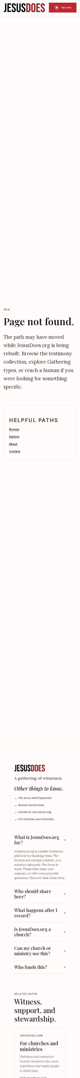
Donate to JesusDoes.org (32, 812)
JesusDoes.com (31, 1035)
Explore (14, 436)
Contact (14, 451)
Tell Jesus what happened (33, 797)
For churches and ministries (34, 819)
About (13, 444)
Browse (14, 429)
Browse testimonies (29, 805)
